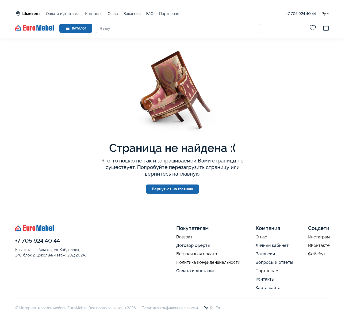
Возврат (184, 237)
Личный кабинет (272, 245)
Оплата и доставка (63, 13)
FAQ (149, 13)
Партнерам (169, 13)
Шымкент (31, 13)
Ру (324, 13)
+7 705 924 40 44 (301, 13)
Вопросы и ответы (274, 262)
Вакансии (132, 13)
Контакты (93, 13)
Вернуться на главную (172, 189)
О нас (113, 14)
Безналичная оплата (196, 254)
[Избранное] (313, 28)
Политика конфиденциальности (208, 262)
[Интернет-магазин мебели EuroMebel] (34, 29)
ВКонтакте (319, 245)
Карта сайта (268, 287)
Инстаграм (319, 237)
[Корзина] (326, 28)
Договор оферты (193, 245)
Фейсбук (317, 254)
